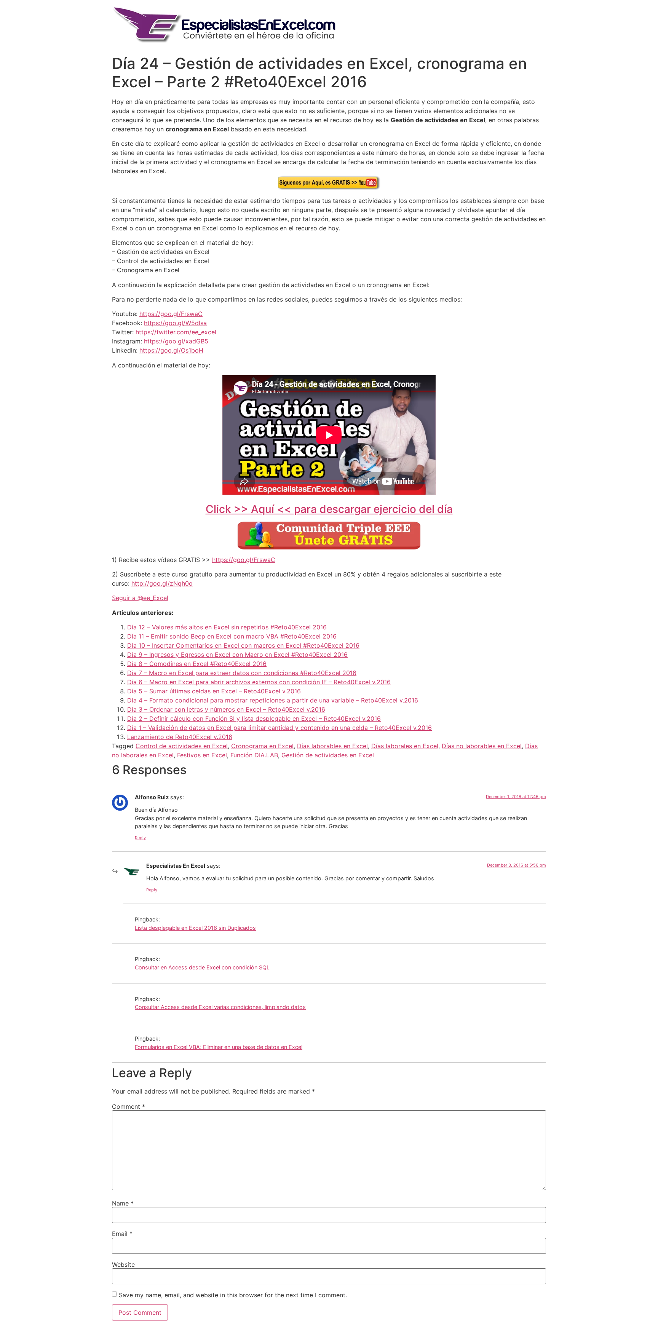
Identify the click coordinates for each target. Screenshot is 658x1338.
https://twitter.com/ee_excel (176, 332)
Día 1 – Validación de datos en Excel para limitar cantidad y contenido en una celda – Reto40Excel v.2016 (279, 727)
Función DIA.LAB (254, 755)
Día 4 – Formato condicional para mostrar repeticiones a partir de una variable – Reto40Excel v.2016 (272, 700)
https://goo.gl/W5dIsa (175, 323)
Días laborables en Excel (332, 746)
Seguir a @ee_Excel (140, 598)
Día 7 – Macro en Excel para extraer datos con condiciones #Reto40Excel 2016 (241, 673)
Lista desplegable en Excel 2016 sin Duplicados (195, 927)
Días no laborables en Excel (482, 746)
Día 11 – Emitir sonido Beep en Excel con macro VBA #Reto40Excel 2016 (232, 636)
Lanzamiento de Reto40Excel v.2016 (179, 737)
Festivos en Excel (202, 755)
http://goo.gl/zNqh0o (162, 583)
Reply (140, 837)
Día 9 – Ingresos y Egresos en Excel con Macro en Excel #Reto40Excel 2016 (237, 654)
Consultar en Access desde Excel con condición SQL (202, 967)
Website (123, 1264)
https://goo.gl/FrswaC (171, 314)
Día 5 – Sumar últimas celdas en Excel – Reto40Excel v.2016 (214, 691)
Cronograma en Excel (262, 746)
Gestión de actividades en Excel (327, 755)
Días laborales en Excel (404, 746)
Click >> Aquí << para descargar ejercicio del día (329, 509)
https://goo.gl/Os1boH (171, 350)
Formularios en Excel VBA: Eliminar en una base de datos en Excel (218, 1047)
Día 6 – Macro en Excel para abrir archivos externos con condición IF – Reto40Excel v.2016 (259, 682)
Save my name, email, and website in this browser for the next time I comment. (233, 1295)
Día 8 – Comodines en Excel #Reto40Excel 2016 (197, 663)
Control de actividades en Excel (182, 746)
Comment (128, 1106)
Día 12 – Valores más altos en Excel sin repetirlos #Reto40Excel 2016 (227, 627)
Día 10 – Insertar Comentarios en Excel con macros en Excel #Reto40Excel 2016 (243, 645)
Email (122, 1234)
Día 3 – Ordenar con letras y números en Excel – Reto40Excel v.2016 (226, 709)
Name (123, 1203)
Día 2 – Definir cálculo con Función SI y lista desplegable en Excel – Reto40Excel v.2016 (254, 718)
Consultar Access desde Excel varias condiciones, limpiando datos (220, 1007)
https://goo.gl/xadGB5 (176, 341)
